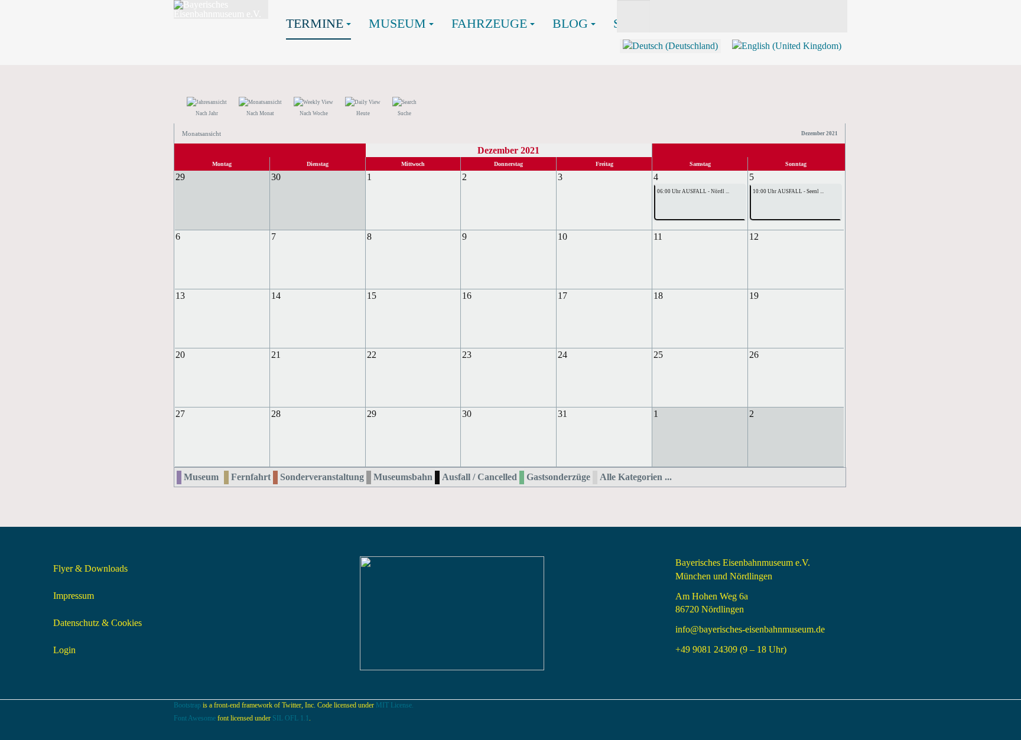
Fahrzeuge (489, 23)
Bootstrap (187, 705)
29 (371, 414)
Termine (314, 23)
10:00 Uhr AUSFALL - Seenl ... (788, 191)
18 (658, 296)
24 (562, 355)
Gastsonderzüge (558, 477)
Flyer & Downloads (90, 568)
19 (754, 296)
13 (180, 296)
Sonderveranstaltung (322, 477)
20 (180, 355)
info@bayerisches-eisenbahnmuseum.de (750, 629)
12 (754, 237)
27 (180, 414)
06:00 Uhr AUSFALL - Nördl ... (693, 191)
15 (371, 296)
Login (64, 650)
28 (276, 414)
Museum (397, 23)
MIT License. (395, 705)
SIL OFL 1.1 (290, 718)
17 (562, 296)
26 (754, 355)
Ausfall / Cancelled (479, 477)
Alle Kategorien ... (636, 477)
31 (562, 414)
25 (658, 355)
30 (467, 414)
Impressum (73, 596)
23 (467, 355)
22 (371, 355)
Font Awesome (195, 718)
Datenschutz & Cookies (97, 623)
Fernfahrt (251, 477)
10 (562, 237)
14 (276, 296)
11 (657, 237)
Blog (570, 23)
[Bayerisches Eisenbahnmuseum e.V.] (221, 9)
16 (467, 296)
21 (276, 355)
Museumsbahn (403, 477)
